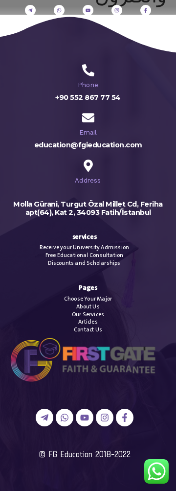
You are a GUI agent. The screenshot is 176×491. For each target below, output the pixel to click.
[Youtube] (88, 10)
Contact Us (88, 329)
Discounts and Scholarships (84, 263)
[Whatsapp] (59, 10)
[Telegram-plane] (30, 10)
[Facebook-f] (145, 10)
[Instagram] (116, 10)
